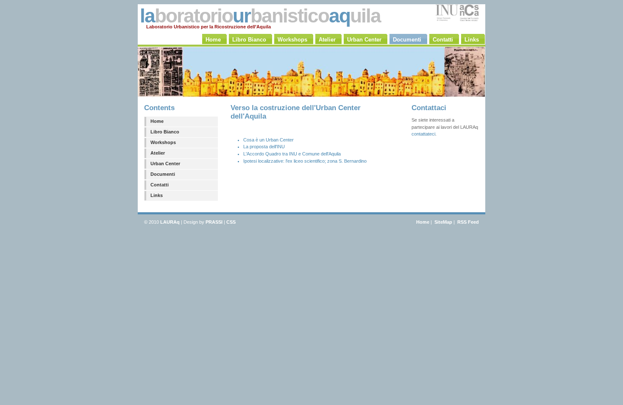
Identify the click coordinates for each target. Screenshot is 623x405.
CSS (231, 222)
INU (293, 153)
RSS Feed (468, 222)
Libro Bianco (164, 131)
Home (157, 121)
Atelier (157, 152)
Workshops (163, 142)
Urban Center (165, 163)
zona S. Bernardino (347, 161)
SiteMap (443, 222)
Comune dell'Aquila (321, 153)
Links (156, 195)
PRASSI (214, 222)
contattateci (423, 133)
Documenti (162, 174)
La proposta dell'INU (264, 146)
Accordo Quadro (264, 153)
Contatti (159, 184)
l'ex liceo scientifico (305, 161)
